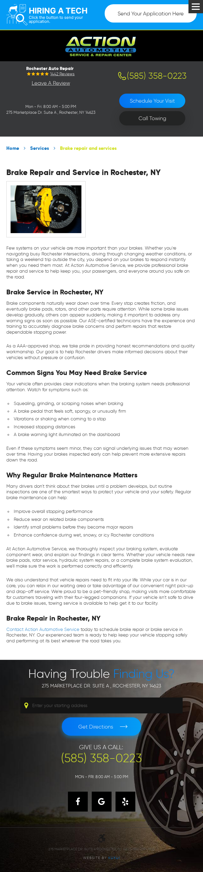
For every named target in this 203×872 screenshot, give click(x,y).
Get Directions (95, 726)
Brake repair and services (88, 148)
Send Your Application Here (151, 13)
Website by (101, 858)
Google (102, 802)
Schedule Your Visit (152, 101)
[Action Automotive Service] (101, 45)
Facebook (78, 802)
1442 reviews (62, 74)
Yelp (125, 802)
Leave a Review (51, 83)
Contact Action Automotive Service (42, 629)
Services (39, 148)
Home (12, 148)
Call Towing (152, 118)
